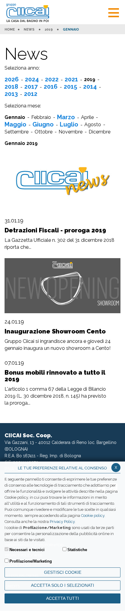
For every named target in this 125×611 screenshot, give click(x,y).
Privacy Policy (62, 521)
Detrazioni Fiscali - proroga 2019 (55, 230)
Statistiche (77, 549)
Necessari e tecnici (27, 549)
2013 (11, 93)
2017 (31, 86)
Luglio (69, 124)
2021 (71, 79)
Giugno (43, 124)
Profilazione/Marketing (30, 561)
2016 (51, 86)
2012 (30, 93)
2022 (52, 79)
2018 (11, 86)
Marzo (66, 117)
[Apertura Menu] (113, 12)
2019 (49, 29)
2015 (70, 86)
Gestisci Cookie (62, 572)
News (29, 29)
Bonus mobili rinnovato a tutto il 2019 (55, 376)
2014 (90, 86)
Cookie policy (92, 515)
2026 (12, 79)
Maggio (15, 124)
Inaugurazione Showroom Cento (55, 331)
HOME (10, 29)
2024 (32, 79)
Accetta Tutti (62, 598)
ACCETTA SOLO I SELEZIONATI (62, 585)
